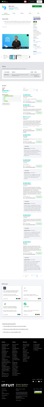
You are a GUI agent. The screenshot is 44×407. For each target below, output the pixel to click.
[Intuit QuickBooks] (5, 1)
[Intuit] (8, 385)
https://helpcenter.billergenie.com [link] (37, 53)
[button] (26, 1)
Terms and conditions (37, 41)
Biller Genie (35, 28)
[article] (22, 327)
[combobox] (29, 90)
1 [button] (31, 275)
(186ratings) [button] (17, 9)
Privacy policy (35, 42)
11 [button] (34, 275)
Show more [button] (4, 26)
